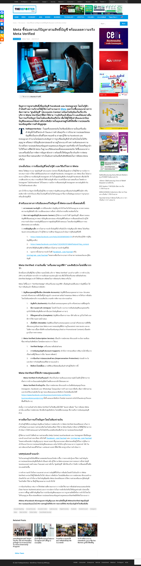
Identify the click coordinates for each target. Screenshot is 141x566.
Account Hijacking (19, 509)
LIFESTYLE (80, 17)
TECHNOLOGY (68, 17)
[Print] (2, 39)
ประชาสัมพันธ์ (101, 17)
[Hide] (1, 43)
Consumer (70, 2)
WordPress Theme (36, 563)
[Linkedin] (2, 32)
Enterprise (90, 562)
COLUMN (91, 17)
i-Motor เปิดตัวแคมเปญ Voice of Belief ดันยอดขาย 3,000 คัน (112, 182)
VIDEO (23, 17)
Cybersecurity (53, 509)
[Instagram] (2, 20)
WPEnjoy (46, 563)
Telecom (60, 2)
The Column (21, 23)
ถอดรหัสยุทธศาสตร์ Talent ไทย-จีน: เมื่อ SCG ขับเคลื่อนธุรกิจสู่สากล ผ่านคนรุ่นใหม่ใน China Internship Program (22, 542)
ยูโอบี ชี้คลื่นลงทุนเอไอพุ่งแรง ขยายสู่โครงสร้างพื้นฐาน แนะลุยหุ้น (44, 540)
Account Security (30, 509)
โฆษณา (102, 2)
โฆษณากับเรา (113, 17)
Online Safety (33, 512)
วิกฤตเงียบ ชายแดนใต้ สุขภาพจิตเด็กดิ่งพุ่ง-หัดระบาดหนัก (63, 540)
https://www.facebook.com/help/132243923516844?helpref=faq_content (60, 244)
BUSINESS (57, 17)
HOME (16, 2)
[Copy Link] (2, 36)
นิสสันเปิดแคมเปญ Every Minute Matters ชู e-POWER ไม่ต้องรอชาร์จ (113, 176)
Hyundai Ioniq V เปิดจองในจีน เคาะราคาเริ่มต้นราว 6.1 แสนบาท (113, 199)
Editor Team (26, 39)
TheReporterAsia (23, 563)
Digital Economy (64, 509)
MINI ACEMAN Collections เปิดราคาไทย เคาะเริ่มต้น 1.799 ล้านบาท (113, 193)
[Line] (2, 16)
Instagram (93, 509)
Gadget (44, 2)
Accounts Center (42, 509)
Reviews (88, 2)
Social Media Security (45, 512)
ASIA (96, 2)
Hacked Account (83, 509)
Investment (34, 2)
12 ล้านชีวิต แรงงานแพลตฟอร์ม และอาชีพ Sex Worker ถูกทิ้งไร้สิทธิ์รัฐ (87, 540)
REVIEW (47, 17)
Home (14, 23)
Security (53, 2)
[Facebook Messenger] (2, 24)
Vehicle (80, 2)
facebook (73, 509)
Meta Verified (23, 512)
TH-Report (24, 2)
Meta (63, 108)
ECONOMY (31, 17)
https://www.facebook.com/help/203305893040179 (51, 237)
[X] (2, 28)
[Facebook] (2, 12)
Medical (112, 562)
